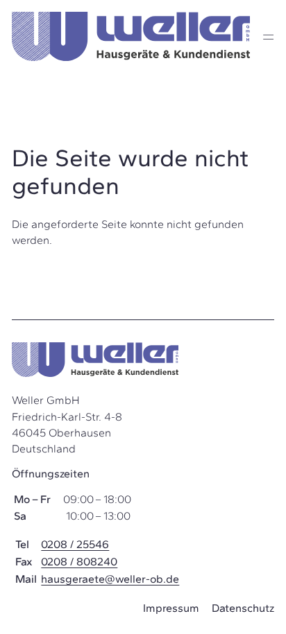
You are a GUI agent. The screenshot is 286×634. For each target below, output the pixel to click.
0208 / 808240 (79, 561)
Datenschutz (243, 608)
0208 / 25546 (75, 544)
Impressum (171, 608)
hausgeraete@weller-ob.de (110, 578)
